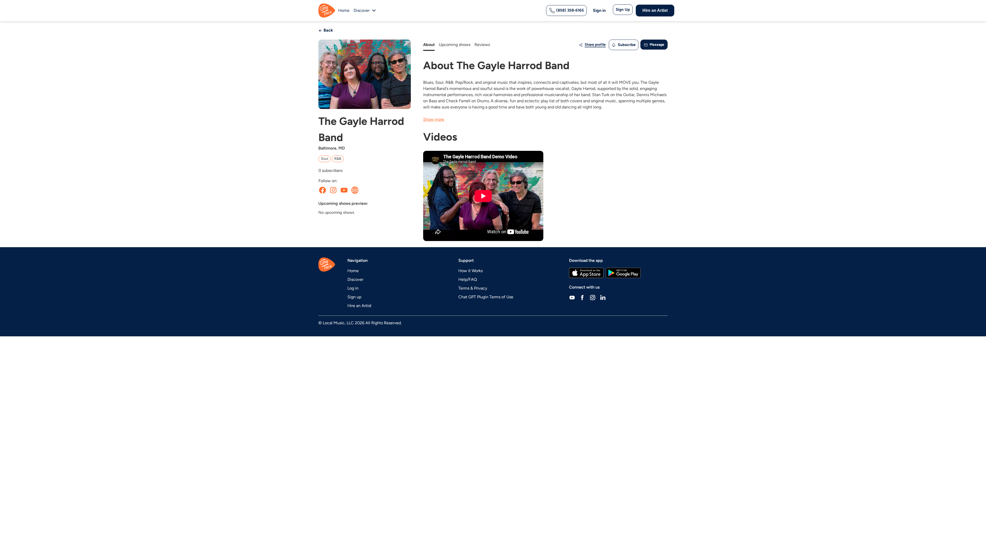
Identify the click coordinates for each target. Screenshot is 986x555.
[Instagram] (592, 297)
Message (656, 44)
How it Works (470, 270)
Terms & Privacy (472, 288)
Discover (355, 279)
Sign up (354, 296)
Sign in (599, 10)
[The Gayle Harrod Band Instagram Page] (333, 190)
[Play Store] (623, 273)
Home (343, 10)
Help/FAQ (467, 279)
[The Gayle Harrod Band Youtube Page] (344, 190)
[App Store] (586, 273)
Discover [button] (361, 10)
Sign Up (623, 9)
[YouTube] (572, 297)
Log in (352, 288)
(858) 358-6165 (569, 10)
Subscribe (626, 44)
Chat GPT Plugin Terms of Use (485, 296)
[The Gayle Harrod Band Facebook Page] (322, 190)
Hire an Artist (655, 10)
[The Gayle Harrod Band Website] (355, 190)
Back (328, 30)
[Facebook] (582, 297)
